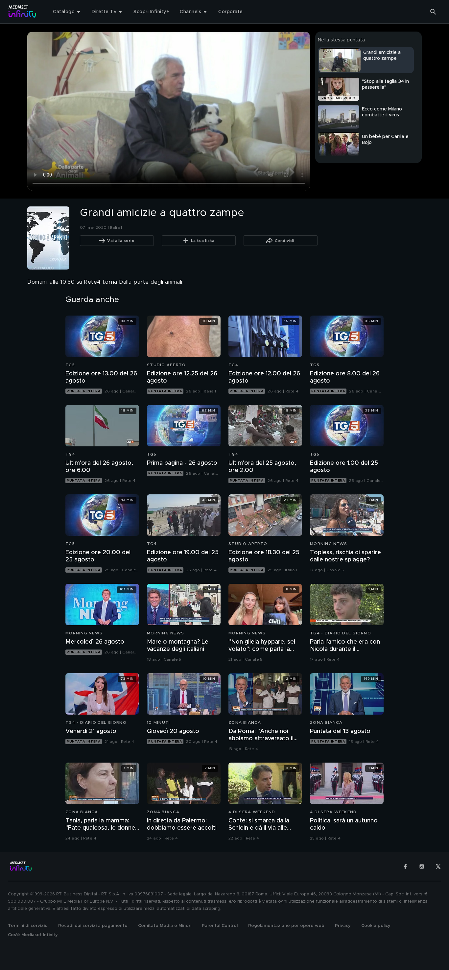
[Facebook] (405, 866)
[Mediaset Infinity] (22, 11)
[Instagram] (422, 866)
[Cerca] (433, 12)
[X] (438, 866)
